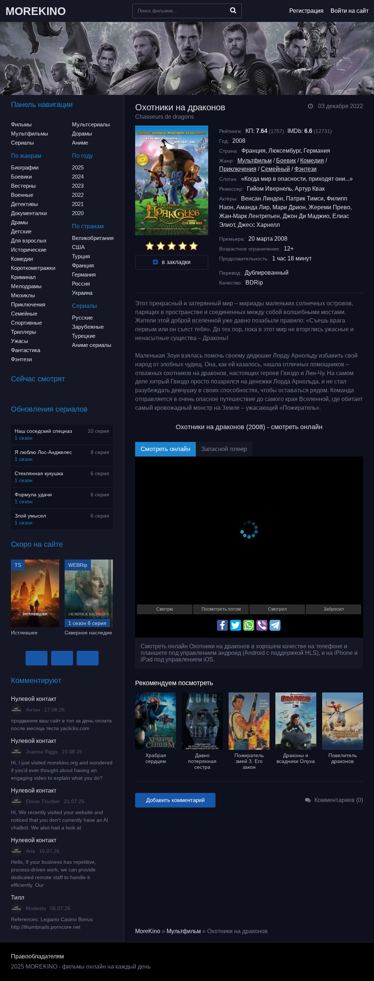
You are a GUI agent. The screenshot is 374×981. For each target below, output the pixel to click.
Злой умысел (30, 516)
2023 (78, 186)
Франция (83, 265)
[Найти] (233, 10)
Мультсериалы (91, 124)
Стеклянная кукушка (39, 473)
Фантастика (25, 350)
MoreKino (147, 931)
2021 (78, 204)
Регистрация (306, 11)
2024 (78, 176)
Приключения (28, 304)
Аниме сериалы (91, 345)
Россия (81, 283)
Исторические (28, 250)
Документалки (29, 213)
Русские (82, 317)
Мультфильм (254, 160)
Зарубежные (88, 327)
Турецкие (83, 336)
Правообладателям (37, 956)
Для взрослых (29, 240)
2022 (78, 195)
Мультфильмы (29, 133)
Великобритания (93, 238)
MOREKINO (35, 11)
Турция (81, 256)
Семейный (275, 169)
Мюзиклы (23, 295)
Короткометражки (33, 268)
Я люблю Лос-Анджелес (43, 452)
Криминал (23, 277)
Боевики (21, 176)
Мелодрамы (26, 286)
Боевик (286, 160)
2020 (78, 213)
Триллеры (23, 332)
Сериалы (22, 143)
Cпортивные (26, 323)
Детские (21, 231)
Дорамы (82, 133)
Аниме (80, 143)
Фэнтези (21, 359)
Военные (22, 195)
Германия (84, 274)
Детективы (24, 204)
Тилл (17, 897)
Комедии (22, 259)
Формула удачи (33, 494)
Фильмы (21, 124)
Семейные (24, 313)
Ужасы (19, 341)
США (78, 247)
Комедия (312, 160)
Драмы (19, 222)
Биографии (24, 167)
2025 (78, 167)
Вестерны (23, 186)
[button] (36, 658)
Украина (82, 293)
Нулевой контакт (33, 699)
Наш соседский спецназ (43, 431)
